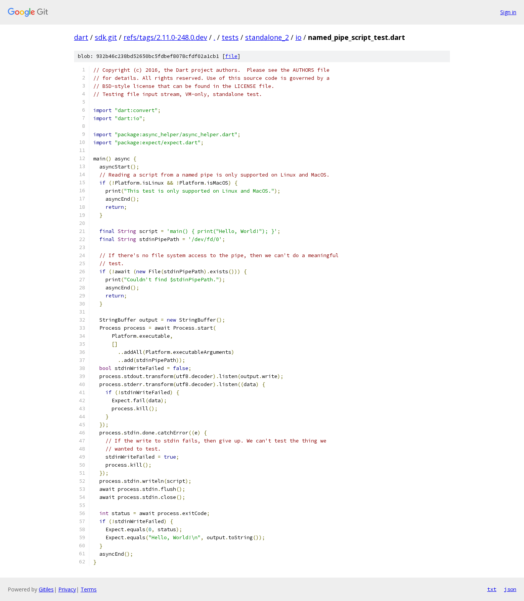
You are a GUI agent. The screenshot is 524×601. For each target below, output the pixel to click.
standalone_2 (267, 37)
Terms (89, 589)
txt (491, 589)
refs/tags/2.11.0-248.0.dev (165, 37)
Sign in (508, 12)
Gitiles (46, 589)
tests (230, 37)
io (298, 37)
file (231, 56)
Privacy (67, 589)
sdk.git (106, 37)
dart (81, 37)
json (510, 589)
